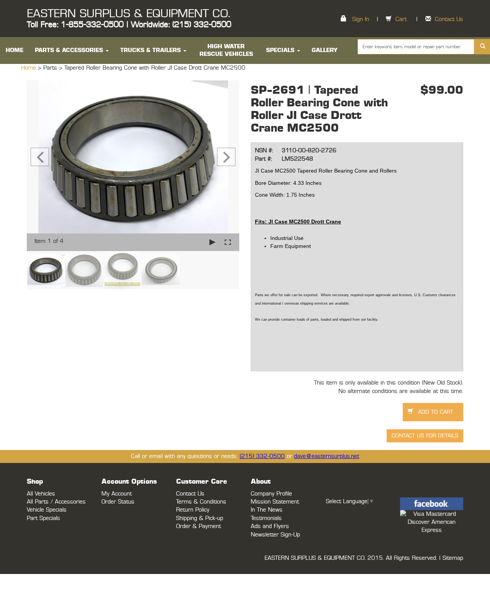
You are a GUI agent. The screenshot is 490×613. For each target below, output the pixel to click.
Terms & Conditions (201, 502)
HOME (14, 50)
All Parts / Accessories (56, 502)
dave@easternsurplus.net (326, 456)
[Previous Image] (40, 157)
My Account (116, 494)
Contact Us (449, 19)
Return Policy (192, 510)
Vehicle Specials (47, 510)
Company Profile (271, 494)
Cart (401, 19)
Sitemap (453, 558)
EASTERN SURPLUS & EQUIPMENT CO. (128, 14)
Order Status (117, 502)
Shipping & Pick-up (199, 518)
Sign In (360, 19)
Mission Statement (275, 502)
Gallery (325, 50)
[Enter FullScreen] (228, 242)
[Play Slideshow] (212, 242)
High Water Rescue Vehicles (226, 50)
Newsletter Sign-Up (275, 535)
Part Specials (43, 518)
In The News (267, 510)
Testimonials (266, 518)
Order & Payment (198, 526)
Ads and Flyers (270, 526)
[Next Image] (226, 157)
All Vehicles (41, 494)
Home (29, 68)
